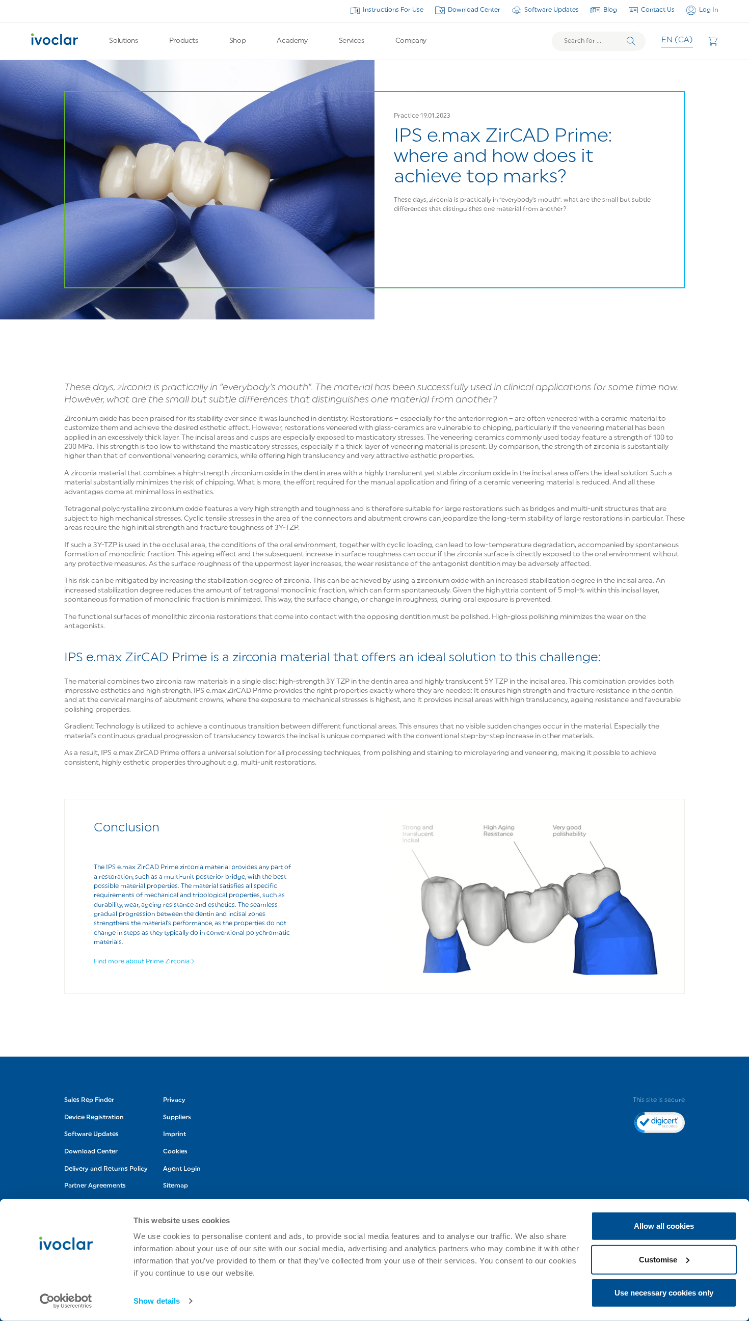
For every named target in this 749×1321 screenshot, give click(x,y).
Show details (156, 1301)
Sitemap (175, 1186)
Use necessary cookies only (663, 1292)
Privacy (174, 1100)
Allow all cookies (664, 1226)
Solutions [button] (123, 41)
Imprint (174, 1134)
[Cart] (712, 41)
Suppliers (177, 1118)
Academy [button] (292, 41)
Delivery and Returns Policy (106, 1169)
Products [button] (183, 41)
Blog (610, 10)
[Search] (631, 41)
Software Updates (551, 10)
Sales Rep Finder (89, 1100)
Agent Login (182, 1169)
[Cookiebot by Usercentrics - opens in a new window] (66, 1301)
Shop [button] (237, 41)
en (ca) (677, 40)
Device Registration (94, 1118)
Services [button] (351, 41)
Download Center (474, 10)
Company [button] (410, 41)
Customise (658, 1259)
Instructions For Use (393, 10)
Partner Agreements (95, 1186)
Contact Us (658, 10)
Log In (708, 10)
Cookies (175, 1152)
